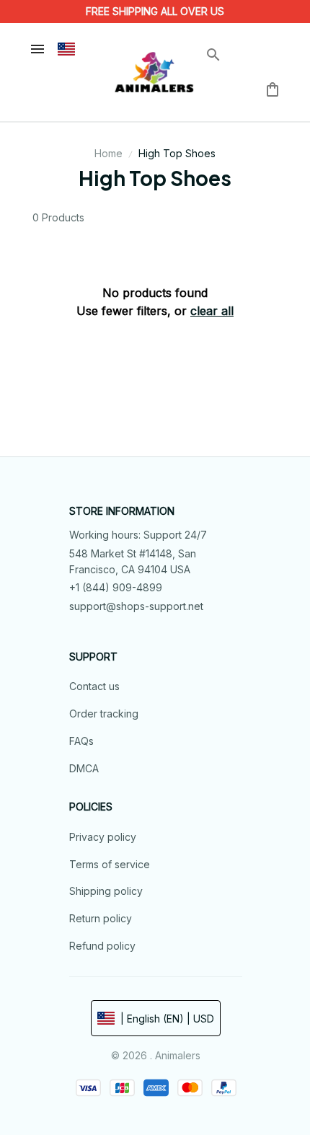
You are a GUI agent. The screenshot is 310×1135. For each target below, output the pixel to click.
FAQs (81, 741)
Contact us (94, 686)
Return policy (100, 918)
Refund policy (102, 946)
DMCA (84, 768)
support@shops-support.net (136, 606)
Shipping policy (106, 891)
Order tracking (103, 713)
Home (108, 153)
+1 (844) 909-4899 (115, 587)
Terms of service (109, 864)
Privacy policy (102, 837)
